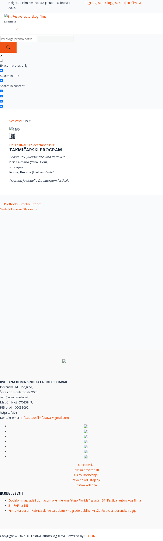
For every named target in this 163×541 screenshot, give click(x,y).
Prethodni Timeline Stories (21, 204)
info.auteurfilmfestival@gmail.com (45, 417)
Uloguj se (111, 2)
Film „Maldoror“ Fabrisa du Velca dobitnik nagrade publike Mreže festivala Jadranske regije (72, 510)
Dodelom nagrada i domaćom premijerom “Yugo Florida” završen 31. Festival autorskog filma (74, 500)
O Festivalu (86, 464)
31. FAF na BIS (18, 505)
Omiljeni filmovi (130, 2)
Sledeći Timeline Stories (18, 209)
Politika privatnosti (86, 470)
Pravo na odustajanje (86, 480)
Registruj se (93, 2)
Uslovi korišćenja (86, 475)
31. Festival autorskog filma (10, 21)
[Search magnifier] (8, 47)
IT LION (89, 536)
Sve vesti (15, 121)
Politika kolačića (86, 485)
